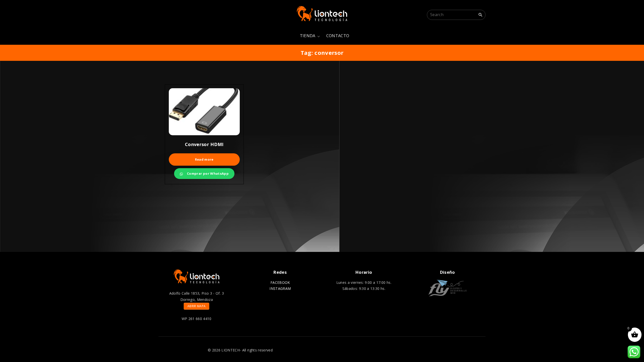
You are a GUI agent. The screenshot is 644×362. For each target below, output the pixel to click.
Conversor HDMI (204, 144)
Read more (204, 159)
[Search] (480, 14)
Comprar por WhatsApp (207, 173)
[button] (482, 25)
